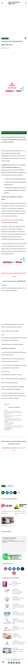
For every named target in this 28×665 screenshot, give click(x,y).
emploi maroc (5, 38)
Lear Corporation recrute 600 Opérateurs (7, 512)
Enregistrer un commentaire (10, 538)
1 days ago (15, 604)
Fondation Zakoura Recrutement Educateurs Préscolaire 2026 (18, 592)
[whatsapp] (9, 568)
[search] (26, 3)
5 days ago (15, 596)
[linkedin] (18, 568)
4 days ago (15, 648)
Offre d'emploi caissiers (6, 526)
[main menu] (2, 3)
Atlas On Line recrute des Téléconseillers (18, 629)
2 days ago (15, 611)
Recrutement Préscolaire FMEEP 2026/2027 (18, 599)
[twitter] (22, 568)
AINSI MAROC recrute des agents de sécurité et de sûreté (20, 513)
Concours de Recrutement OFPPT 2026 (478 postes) (18, 614)
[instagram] (5, 568)
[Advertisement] (14, 22)
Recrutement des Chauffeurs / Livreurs (17, 636)
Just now (15, 582)
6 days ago (15, 626)
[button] (7, 492)
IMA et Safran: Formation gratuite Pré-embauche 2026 (18, 651)
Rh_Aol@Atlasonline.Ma (14, 444)
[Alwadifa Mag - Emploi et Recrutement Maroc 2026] (14, 3)
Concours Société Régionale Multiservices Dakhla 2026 (18, 643)
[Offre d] (7, 520)
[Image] (7, 584)
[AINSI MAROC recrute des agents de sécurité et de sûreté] (20, 505)
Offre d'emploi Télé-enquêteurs (16, 584)
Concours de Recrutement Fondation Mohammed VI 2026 (18, 622)
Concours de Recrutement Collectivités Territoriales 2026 (18, 607)
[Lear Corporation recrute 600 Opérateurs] (7, 505)
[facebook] (14, 568)
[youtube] (14, 573)
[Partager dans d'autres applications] (19, 492)
